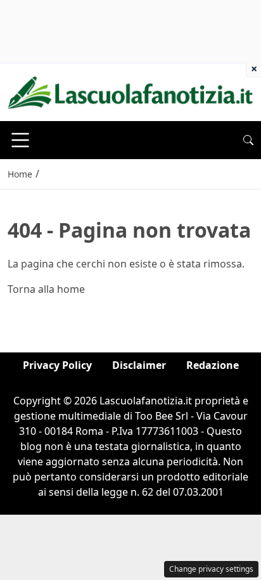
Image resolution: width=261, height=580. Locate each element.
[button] (248, 140)
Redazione (212, 365)
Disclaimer (139, 365)
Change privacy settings (211, 569)
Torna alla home (46, 289)
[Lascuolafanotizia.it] (130, 91)
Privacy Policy (57, 365)
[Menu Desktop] (20, 140)
